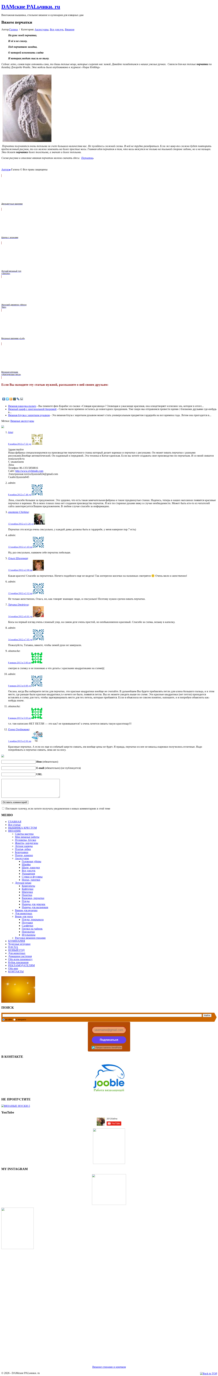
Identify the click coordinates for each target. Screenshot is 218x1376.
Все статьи (14, 824)
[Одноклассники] (11, 399)
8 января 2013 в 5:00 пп (19, 662)
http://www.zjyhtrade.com (29, 470)
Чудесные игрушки (19, 944)
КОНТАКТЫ (16, 971)
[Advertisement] (103, 1303)
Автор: (5, 169)
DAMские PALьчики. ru (30, 7)
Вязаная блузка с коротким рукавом (29, 415)
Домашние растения (20, 956)
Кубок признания (18, 962)
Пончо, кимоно (24, 855)
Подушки (27, 922)
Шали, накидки (31, 867)
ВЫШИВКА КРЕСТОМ (22, 827)
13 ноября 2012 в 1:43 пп (20, 547)
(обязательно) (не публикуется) (58, 768)
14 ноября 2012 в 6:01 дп (20, 616)
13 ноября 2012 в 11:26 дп (21, 523)
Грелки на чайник (32, 928)
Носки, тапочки (31, 879)
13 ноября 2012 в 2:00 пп (20, 570)
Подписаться (109, 1039)
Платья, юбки (23, 849)
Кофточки (27, 888)
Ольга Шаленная (18, 558)
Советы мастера (24, 833)
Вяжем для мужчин (26, 910)
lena (10, 432)
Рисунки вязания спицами (30, 937)
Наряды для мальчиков (35, 907)
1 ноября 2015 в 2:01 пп (19, 741)
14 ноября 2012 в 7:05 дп (20, 639)
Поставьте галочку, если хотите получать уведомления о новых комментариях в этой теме (57, 808)
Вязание (69, 29)
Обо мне (13, 968)
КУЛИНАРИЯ (16, 940)
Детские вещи (23, 882)
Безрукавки (21, 852)
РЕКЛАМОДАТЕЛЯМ (21, 965)
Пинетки (27, 895)
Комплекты (28, 885)
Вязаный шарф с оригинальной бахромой (32, 409)
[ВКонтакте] (4, 399)
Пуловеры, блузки (25, 840)
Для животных (23, 913)
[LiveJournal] (18, 399)
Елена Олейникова (18, 729)
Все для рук (57, 29)
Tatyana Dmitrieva (18, 604)
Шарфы (26, 864)
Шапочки (27, 892)
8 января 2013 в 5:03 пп (19, 718)
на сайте (8, 1019)
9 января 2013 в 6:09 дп (19, 685)
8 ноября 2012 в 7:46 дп (19, 494)
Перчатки (87, 157)
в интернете (21, 1019)
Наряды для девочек (33, 904)
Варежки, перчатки (33, 898)
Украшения (28, 873)
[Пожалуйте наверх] (208, 1373)
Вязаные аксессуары (22, 421)
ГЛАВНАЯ (14, 821)
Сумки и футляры (32, 876)
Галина (13, 29)
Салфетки (27, 925)
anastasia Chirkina (18, 512)
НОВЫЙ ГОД (16, 950)
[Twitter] (7, 399)
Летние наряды (24, 846)
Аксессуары (42, 29)
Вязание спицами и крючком (109, 1366)
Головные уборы (31, 861)
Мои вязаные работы (27, 836)
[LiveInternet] (22, 399)
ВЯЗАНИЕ (14, 830)
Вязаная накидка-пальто (22, 406)
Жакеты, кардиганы (26, 843)
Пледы (26, 901)
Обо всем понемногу (20, 959)
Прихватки (28, 931)
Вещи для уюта (24, 916)
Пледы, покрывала (33, 919)
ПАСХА (13, 947)
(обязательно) (47, 761)
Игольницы (28, 934)
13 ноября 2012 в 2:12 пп (20, 593)
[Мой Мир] (14, 399)
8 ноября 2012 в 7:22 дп (19, 444)
